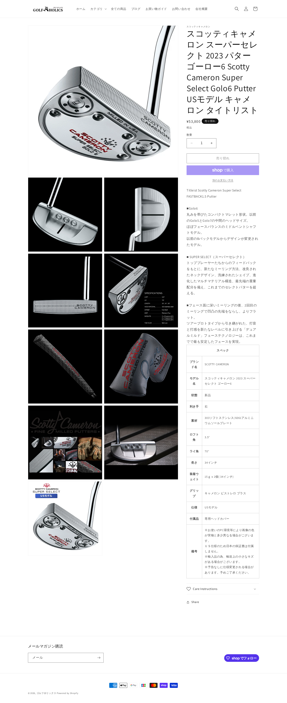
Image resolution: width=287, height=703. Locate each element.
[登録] (98, 658)
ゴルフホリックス (47, 693)
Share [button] (195, 602)
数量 (189, 135)
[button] (98, 8)
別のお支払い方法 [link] (222, 180)
